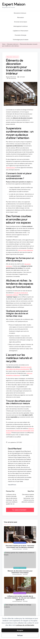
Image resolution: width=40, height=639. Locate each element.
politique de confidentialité (25, 625)
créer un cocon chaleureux (25, 250)
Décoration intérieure (12, 57)
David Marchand (14, 449)
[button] (12, 485)
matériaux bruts (10, 167)
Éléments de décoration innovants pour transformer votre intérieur (20, 571)
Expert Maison (13, 4)
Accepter (20, 630)
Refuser (20, 635)
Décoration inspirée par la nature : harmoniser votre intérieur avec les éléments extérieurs (20, 546)
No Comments (12, 78)
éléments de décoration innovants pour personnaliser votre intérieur (20, 430)
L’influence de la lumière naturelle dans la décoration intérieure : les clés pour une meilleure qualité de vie (20, 597)
